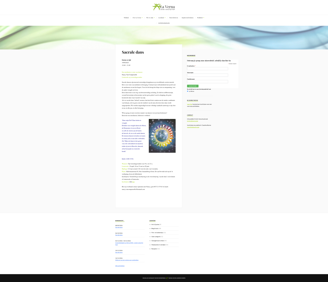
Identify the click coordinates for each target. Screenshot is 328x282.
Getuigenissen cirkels (157, 240)
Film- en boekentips (157, 232)
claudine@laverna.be (193, 127)
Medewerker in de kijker (158, 245)
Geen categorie (155, 236)
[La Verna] (164, 10)
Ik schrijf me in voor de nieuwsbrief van (199, 89)
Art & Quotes (155, 224)
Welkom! (126, 18)
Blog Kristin (154, 228)
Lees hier (189, 104)
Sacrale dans (133, 51)
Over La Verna (137, 18)
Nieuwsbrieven (173, 18)
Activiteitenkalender (164, 23)
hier (133, 182)
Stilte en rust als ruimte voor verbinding (126, 260)
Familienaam (191, 79)
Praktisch (200, 18)
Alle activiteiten (120, 266)
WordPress (162, 278)
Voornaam (190, 72)
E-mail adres (191, 66)
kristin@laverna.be (192, 121)
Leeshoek (161, 18)
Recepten (154, 249)
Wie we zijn (149, 18)
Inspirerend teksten (187, 18)
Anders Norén (180, 278)
